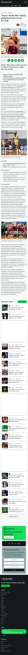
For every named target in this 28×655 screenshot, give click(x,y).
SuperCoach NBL (5, 592)
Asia (2, 623)
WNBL (2, 602)
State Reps (4, 615)
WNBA (2, 598)
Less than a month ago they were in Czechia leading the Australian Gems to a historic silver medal (12, 116)
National (3, 605)
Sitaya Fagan (20, 111)
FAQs (2, 643)
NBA (2, 596)
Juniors (3, 611)
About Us (3, 641)
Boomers (3, 607)
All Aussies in (4, 594)
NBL (2, 600)
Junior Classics (5, 613)
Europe (3, 621)
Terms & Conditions (6, 645)
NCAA (2, 619)
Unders (3, 617)
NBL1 (2, 604)
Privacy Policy (4, 647)
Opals (2, 609)
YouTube (3, 635)
